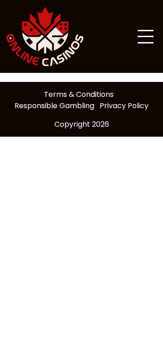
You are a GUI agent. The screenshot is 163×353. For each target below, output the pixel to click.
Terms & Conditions (79, 94)
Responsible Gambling (54, 105)
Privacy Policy (124, 105)
